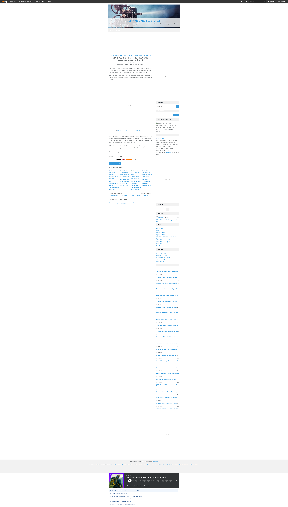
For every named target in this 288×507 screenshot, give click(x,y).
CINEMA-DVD (137, 55)
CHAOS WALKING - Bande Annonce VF (167, 373)
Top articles (129, 464)
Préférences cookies (194, 464)
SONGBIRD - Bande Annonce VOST (166, 379)
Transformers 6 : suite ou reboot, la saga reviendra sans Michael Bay (176, 344)
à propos (148, 485)
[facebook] (242, 1)
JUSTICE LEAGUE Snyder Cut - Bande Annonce (169, 385)
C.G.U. (148, 464)
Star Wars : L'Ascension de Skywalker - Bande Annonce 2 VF (173, 289)
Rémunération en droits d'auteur (158, 464)
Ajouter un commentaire (121, 203)
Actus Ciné (130, 55)
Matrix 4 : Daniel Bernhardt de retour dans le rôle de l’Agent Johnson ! (177, 355)
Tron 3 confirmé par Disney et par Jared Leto (169, 325)
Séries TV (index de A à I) (163, 240)
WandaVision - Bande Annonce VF (166, 320)
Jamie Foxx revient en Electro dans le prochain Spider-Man (173, 349)
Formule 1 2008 (160, 232)
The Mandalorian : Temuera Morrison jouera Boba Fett (172, 271)
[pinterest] (247, 1)
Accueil (111, 30)
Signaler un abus (142, 464)
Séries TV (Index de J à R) (163, 242)
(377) (160, 261)
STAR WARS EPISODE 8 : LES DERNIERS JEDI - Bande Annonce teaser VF (176, 313)
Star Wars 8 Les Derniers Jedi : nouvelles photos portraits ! (173, 307)
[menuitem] (111, 30)
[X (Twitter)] (244, 1)
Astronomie (159, 228)
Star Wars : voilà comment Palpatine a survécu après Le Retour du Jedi (177, 283)
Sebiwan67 (168, 152)
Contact (118, 30)
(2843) (161, 253)
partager (139, 485)
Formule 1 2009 (160, 234)
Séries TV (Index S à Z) (162, 244)
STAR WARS (113, 55)
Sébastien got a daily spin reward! (175, 220)
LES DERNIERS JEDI (146, 55)
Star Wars (159, 246)
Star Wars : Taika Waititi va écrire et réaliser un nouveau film (174, 277)
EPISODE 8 (119, 55)
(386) (160, 259)
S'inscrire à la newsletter (115, 163)
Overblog (155, 461)
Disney (124, 55)
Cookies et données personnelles (181, 464)
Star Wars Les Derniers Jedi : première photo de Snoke (172, 301)
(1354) (163, 257)
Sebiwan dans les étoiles (144, 20)
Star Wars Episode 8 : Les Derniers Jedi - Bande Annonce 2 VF (174, 296)
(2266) (161, 255)
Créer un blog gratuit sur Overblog (118, 464)
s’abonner (130, 485)
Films (157, 230)
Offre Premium (170, 464)
